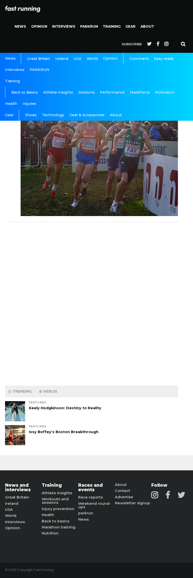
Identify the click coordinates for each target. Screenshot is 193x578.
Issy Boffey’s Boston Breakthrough (64, 432)
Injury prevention (58, 509)
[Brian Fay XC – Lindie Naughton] (99, 214)
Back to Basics (24, 92)
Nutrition (50, 533)
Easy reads (164, 58)
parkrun (85, 513)
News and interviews (18, 487)
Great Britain (38, 58)
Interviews (63, 26)
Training (112, 26)
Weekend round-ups (94, 505)
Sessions (86, 92)
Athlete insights (57, 493)
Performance (112, 92)
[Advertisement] (91, 302)
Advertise (124, 497)
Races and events (90, 487)
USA (77, 58)
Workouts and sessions (55, 501)
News (20, 26)
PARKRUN (89, 26)
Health (11, 103)
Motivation (165, 92)
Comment (139, 58)
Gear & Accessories (87, 115)
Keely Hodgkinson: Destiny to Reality (65, 408)
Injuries (29, 103)
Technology (53, 115)
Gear (130, 26)
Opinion (39, 26)
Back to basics (55, 521)
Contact (122, 490)
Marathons (140, 92)
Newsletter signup (132, 503)
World (92, 58)
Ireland (61, 58)
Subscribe (132, 44)
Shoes (31, 115)
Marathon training (58, 527)
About (147, 26)
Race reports (90, 497)
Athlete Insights (58, 92)
